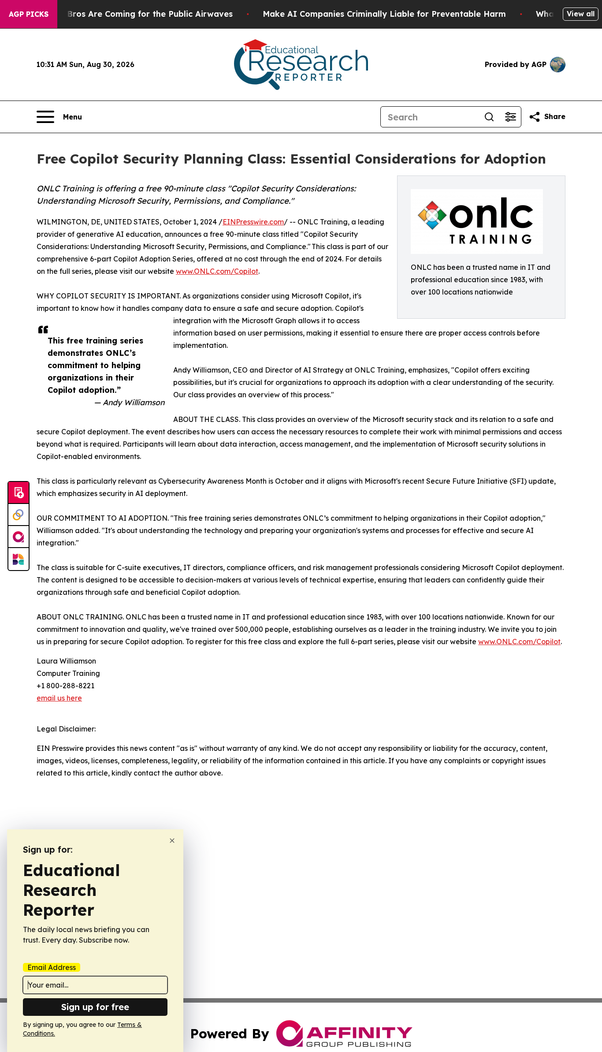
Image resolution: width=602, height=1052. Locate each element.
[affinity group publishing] (18, 537)
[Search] (489, 117)
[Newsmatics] (18, 559)
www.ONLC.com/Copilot (217, 271)
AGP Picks (28, 14)
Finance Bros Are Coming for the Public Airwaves (133, 14)
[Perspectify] (18, 515)
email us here (59, 698)
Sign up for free (95, 1006)
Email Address (51, 967)
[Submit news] (18, 493)
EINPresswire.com (253, 221)
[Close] (172, 840)
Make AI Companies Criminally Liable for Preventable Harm (384, 14)
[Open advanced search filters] (510, 117)
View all (581, 13)
